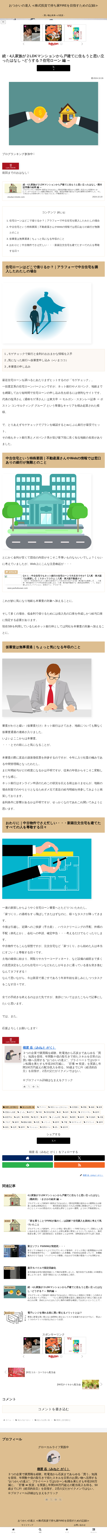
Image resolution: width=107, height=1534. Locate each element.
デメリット (90, 1122)
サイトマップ (27, 1525)
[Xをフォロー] (29, 1086)
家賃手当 (8, 1117)
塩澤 (14, 1127)
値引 (66, 1117)
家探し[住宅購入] (11, 1107)
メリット (47, 1122)
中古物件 (92, 1117)
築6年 (17, 1122)
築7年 (45, 1117)
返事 (100, 1107)
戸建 (65, 1122)
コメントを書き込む (53, 1409)
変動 (85, 1107)
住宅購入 (75, 1107)
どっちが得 (56, 1117)
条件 (67, 1112)
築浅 (6, 1127)
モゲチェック (76, 1122)
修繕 (92, 1107)
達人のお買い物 (28, 1107)
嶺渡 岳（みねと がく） (39, 1047)
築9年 (23, 1127)
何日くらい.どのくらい (59, 1107)
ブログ (7, 1122)
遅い (56, 1127)
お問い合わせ (80, 1525)
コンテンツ (49, 212)
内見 (37, 1122)
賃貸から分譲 (10, 1112)
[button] (98, 831)
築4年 (82, 1117)
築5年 (57, 1122)
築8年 (101, 1122)
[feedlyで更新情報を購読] (33, 1086)
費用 (74, 1117)
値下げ (31, 1112)
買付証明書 (50, 1112)
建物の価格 (27, 1122)
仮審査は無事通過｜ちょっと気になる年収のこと (37, 238)
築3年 (97, 1112)
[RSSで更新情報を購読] (38, 1086)
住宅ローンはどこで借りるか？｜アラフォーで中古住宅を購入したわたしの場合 (54, 220)
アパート (42, 1107)
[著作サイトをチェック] (24, 1086)
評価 (74, 1112)
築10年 (65, 1127)
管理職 (26, 1117)
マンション (33, 1127)
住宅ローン (46, 1127)
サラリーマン (86, 1112)
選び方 (35, 1117)
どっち (22, 1112)
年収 (40, 1112)
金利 (18, 1117)
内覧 (101, 1117)
